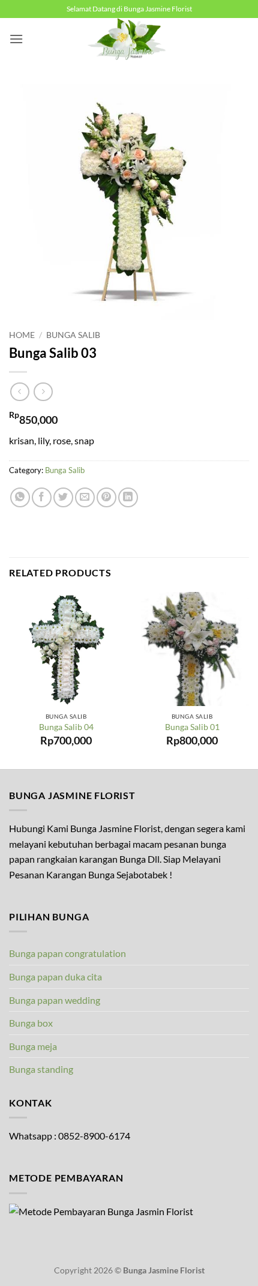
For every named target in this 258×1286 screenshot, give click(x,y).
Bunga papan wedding (54, 1000)
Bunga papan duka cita (55, 976)
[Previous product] (43, 391)
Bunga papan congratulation (67, 953)
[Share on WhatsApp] (20, 497)
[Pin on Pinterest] (106, 497)
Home (22, 335)
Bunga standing (41, 1069)
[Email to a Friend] (85, 497)
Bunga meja (33, 1046)
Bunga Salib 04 (66, 727)
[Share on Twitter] (63, 497)
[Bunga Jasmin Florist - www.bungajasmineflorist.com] (129, 39)
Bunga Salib (73, 335)
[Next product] (19, 391)
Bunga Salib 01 (192, 727)
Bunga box (31, 1022)
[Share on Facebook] (42, 497)
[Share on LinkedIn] (128, 497)
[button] (16, 38)
